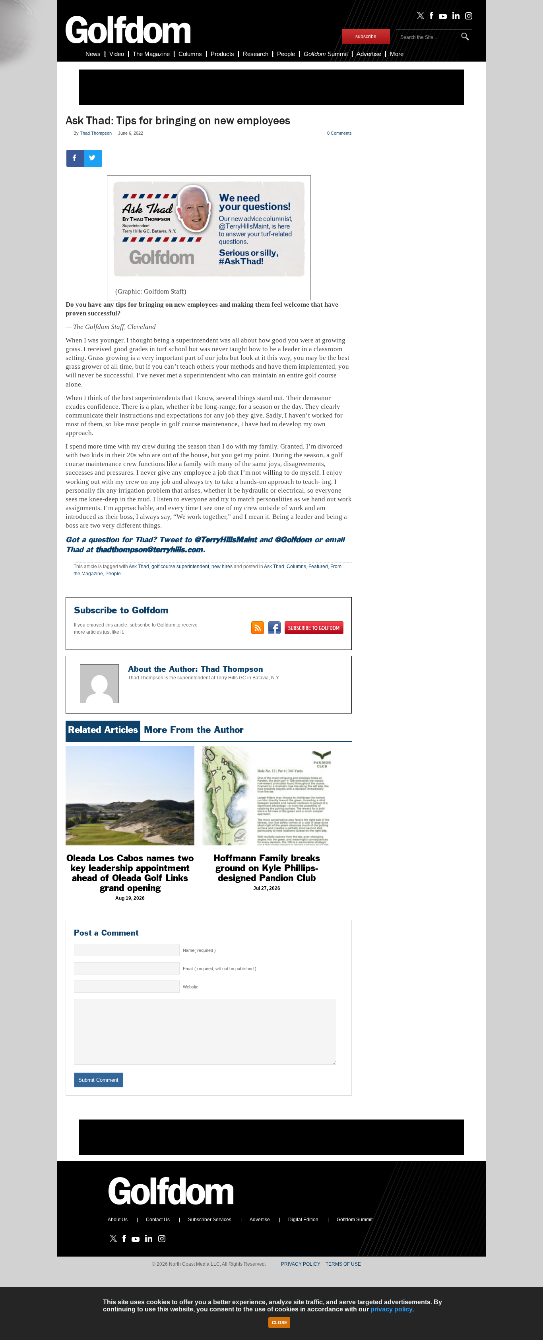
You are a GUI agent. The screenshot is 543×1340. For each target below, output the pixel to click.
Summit (326, 53)
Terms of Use (343, 1264)
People (286, 53)
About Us (118, 1219)
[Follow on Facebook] (429, 17)
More (396, 53)
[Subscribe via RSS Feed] (257, 627)
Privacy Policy (300, 1264)
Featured (318, 566)
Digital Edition (303, 1219)
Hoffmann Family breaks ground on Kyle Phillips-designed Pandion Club (266, 868)
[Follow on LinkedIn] (454, 17)
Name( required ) (199, 950)
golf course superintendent (180, 566)
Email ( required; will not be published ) (219, 968)
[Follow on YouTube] (441, 17)
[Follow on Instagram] (466, 17)
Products (222, 53)
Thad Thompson (96, 133)
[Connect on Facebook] (274, 627)
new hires (222, 566)
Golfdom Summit (354, 1219)
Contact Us (158, 1219)
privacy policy (391, 1309)
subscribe (365, 36)
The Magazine (151, 53)
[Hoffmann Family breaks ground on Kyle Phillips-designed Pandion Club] (266, 795)
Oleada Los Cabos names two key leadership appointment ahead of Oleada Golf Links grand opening (130, 873)
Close (279, 1322)
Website (190, 986)
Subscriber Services (209, 1219)
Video (116, 53)
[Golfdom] (171, 1208)
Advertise (369, 53)
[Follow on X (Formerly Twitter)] (419, 17)
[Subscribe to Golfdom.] (314, 627)
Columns (190, 53)
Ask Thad (139, 566)
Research (255, 53)
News (93, 53)
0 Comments (339, 133)
